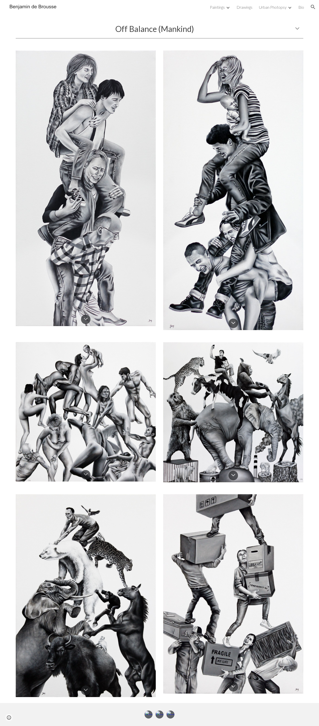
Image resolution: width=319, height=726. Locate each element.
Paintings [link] (217, 7)
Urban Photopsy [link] (273, 7)
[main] (159, 29)
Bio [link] (301, 7)
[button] (313, 7)
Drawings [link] (244, 7)
